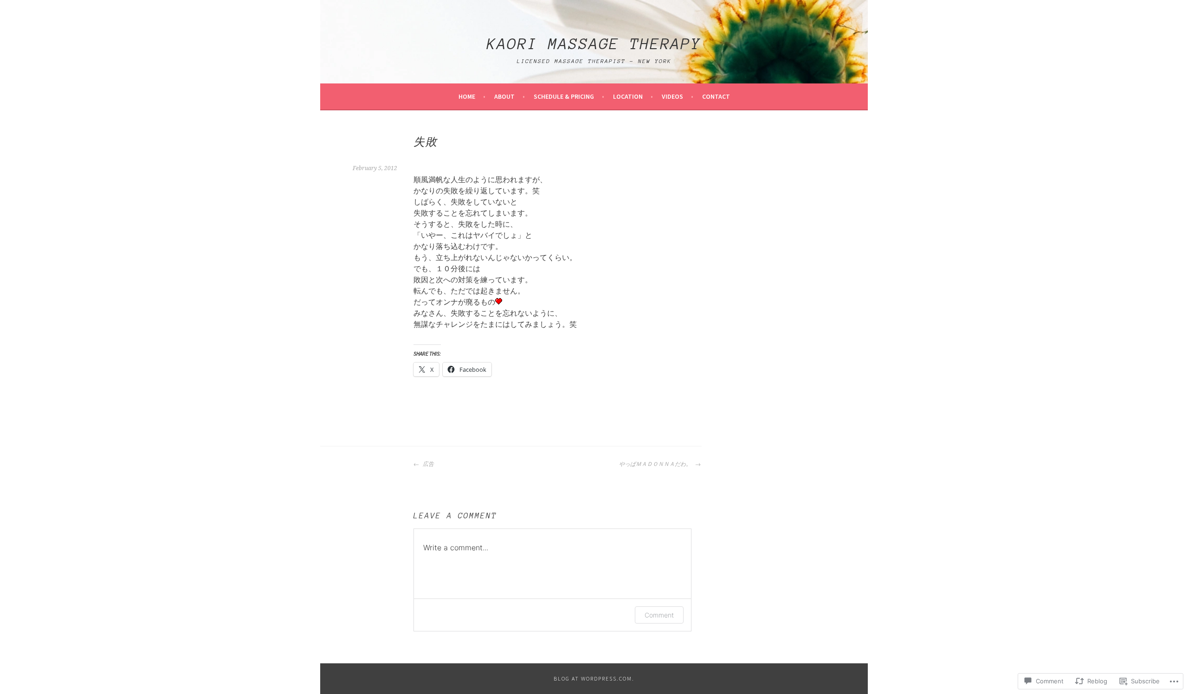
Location (628, 96)
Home (466, 96)
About (504, 96)
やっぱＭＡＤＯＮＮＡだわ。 (656, 464)
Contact (716, 96)
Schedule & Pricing (564, 96)
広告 (427, 464)
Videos (672, 96)
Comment (659, 615)
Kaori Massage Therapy (594, 44)
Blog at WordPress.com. (594, 678)
